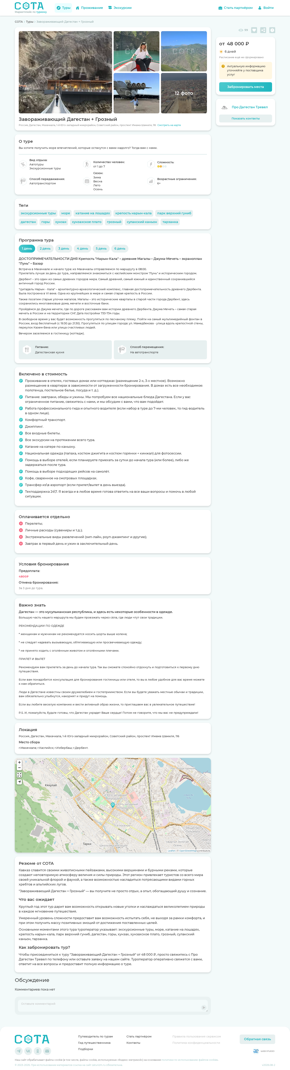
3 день (63, 248)
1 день (27, 248)
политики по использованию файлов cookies (190, 1059)
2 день (45, 248)
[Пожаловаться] (272, 30)
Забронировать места (245, 87)
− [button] (19, 767)
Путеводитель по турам (95, 1036)
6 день (119, 248)
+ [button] (19, 762)
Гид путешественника (94, 1043)
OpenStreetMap (187, 850)
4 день (82, 248)
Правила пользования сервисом (196, 1036)
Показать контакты (246, 118)
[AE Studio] (263, 1051)
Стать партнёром (139, 1036)
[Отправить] (204, 1007)
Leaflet (171, 850)
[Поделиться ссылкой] (263, 30)
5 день (101, 248)
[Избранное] (254, 30)
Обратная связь (257, 1039)
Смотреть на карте (169, 125)
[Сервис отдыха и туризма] (32, 1039)
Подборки (85, 1049)
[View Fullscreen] (19, 774)
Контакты (133, 1043)
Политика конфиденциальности (196, 1043)
